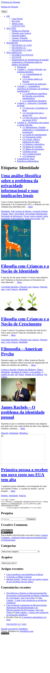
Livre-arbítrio (35, 372)
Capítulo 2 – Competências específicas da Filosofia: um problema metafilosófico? (33, 88)
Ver (45, 374)
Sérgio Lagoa (17, 23)
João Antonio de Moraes (21, 211)
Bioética (4, 495)
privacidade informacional (36, 214)
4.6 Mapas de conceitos (32, 147)
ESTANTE (16, 57)
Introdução (21, 67)
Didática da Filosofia (20, 31)
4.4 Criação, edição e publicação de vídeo (31, 140)
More (30, 207)
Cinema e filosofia (8, 369)
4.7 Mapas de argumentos (33, 149)
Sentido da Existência (34, 374)
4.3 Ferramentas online (32, 137)
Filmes (40, 369)
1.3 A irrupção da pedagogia (34, 84)
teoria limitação (17, 218)
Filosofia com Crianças (21, 33)
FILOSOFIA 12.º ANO (22, 50)
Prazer (21, 374)
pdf (16, 374)
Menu (4, 12)
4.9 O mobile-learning (31, 154)
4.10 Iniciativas (28, 156)
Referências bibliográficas (28, 161)
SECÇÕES (11, 28)
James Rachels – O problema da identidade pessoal (23, 412)
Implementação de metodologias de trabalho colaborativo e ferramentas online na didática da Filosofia (30, 62)
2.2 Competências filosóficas (34, 101)
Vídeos (4, 377)
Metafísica (23, 433)
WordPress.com (26, 631)
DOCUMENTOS (14, 52)
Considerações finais (25, 159)
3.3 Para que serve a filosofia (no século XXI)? (34, 119)
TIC (43, 218)
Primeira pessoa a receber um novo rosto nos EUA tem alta (24, 474)
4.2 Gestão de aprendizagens (34, 134)
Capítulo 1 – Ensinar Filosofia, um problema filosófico (31, 70)
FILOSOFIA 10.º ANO (22, 45)
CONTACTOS (18, 26)
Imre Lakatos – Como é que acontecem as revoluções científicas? (26, 600)
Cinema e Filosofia (20, 38)
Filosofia (4, 433)
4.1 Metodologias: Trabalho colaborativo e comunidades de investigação (35, 129)
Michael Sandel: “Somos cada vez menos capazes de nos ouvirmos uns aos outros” (27, 580)
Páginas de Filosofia (9, 7)
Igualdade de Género (20, 372)
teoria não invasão (32, 218)
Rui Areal (16, 21)
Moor (11, 214)
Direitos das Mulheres (26, 369)
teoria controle (36, 216)
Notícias (22, 495)
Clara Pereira (17, 19)
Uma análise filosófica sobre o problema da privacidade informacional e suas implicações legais (21, 185)
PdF (8, 16)
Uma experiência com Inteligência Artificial (24, 574)
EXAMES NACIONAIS (22, 55)
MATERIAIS (12, 43)
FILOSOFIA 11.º (19, 48)
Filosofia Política (19, 35)
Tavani (26, 216)
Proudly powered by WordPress (14, 629)
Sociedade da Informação (11, 216)
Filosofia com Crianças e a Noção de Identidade (25, 268)
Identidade (5, 211)
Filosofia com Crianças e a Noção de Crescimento (25, 321)
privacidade (19, 214)
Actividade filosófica (10, 287)
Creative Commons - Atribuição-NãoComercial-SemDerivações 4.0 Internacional (24, 537)
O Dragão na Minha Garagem (19, 577)
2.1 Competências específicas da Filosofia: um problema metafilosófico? (34, 96)
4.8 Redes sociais (29, 151)
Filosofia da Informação (22, 40)
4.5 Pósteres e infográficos (33, 144)
